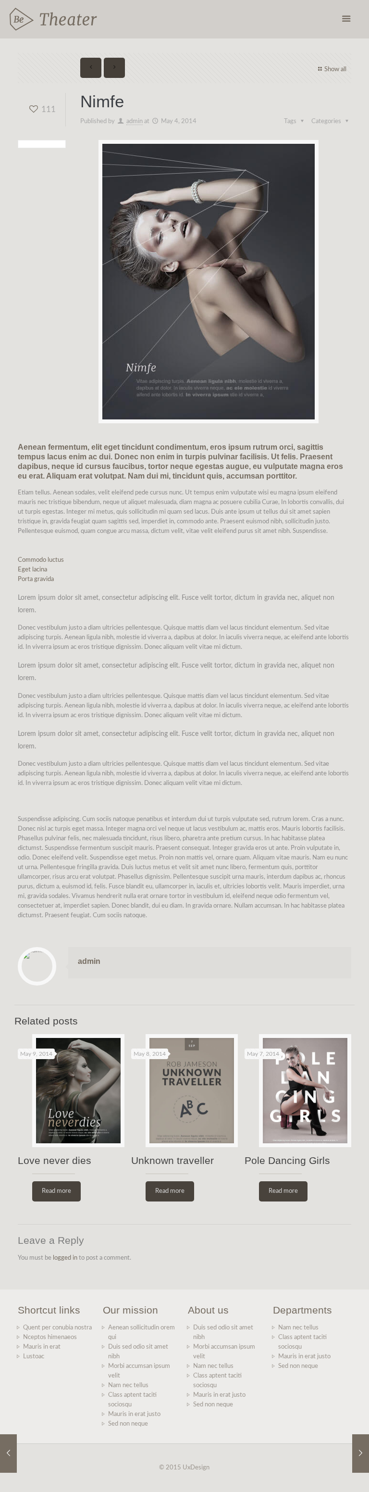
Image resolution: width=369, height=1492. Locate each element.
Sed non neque (128, 1424)
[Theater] (53, 19)
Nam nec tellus (128, 1385)
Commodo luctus (41, 560)
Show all (335, 69)
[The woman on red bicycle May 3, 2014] (8, 1453)
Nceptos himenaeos (50, 1337)
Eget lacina (32, 570)
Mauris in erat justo (134, 1414)
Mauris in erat (42, 1347)
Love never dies (54, 1160)
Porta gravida (36, 579)
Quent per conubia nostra (57, 1328)
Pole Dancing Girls (287, 1160)
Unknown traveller (172, 1160)
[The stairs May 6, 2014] (360, 1453)
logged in (65, 1258)
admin (134, 121)
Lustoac (33, 1356)
